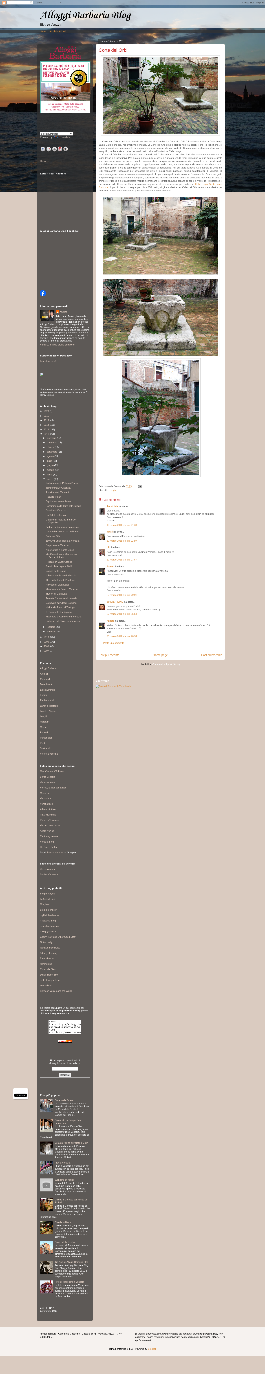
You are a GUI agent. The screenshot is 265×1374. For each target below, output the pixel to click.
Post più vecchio (211, 655)
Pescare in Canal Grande (59, 561)
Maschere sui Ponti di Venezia (62, 589)
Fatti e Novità (47, 700)
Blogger (152, 1349)
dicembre (52, 438)
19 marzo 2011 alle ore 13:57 (122, 559)
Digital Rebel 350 (49, 974)
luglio (50, 461)
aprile (50, 474)
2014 (47, 420)
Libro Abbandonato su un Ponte (62, 531)
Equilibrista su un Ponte (58, 501)
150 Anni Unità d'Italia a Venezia (62, 540)
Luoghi (112, 490)
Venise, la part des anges (53, 787)
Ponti (42, 743)
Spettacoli (45, 748)
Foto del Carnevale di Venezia (61, 598)
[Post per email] (139, 486)
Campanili (45, 679)
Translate (65, 137)
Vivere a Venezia (49, 753)
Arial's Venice (47, 831)
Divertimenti (46, 684)
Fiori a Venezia (62, 1162)
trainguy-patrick (48, 931)
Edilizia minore (47, 689)
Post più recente (109, 655)
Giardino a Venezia (55, 510)
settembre (52, 451)
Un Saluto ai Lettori (56, 515)
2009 (47, 642)
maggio (51, 470)
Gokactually (46, 942)
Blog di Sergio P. (48, 909)
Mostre (43, 727)
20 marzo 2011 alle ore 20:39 (122, 636)
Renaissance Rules (50, 947)
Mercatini (45, 721)
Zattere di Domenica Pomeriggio (62, 527)
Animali (44, 673)
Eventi (43, 695)
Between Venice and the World (56, 991)
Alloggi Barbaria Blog (85, 15)
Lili (108, 547)
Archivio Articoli (57, 31)
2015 (47, 416)
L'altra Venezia (47, 776)
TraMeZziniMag (48, 814)
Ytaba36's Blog (48, 920)
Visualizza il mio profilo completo (57, 344)
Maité (110, 531)
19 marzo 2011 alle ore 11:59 (122, 540)
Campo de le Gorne (56, 571)
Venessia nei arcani (50, 825)
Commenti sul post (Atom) (166, 664)
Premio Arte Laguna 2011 (59, 566)
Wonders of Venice (64, 1179)
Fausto (110, 566)
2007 (47, 651)
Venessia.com (47, 869)
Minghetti (45, 904)
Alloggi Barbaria (48, 668)
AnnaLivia (112, 506)
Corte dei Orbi (53, 536)
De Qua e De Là (48, 847)
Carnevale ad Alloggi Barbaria (61, 603)
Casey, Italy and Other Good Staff (58, 937)
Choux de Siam (48, 969)
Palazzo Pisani (53, 496)
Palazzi (44, 732)
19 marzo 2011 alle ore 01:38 (122, 525)
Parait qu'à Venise (49, 820)
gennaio (51, 631)
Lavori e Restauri (49, 705)
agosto (50, 456)
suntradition (46, 985)
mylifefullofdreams (49, 915)
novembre (52, 442)
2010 (47, 637)
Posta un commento (113, 643)
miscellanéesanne (49, 926)
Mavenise (45, 793)
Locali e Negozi (48, 711)
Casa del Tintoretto (65, 1242)
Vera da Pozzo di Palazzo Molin (71, 1143)
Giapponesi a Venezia (57, 545)
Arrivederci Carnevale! (57, 584)
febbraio (51, 627)
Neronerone (46, 964)
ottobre (51, 447)
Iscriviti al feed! (48, 361)
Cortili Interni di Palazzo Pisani (62, 483)
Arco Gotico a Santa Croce (60, 550)
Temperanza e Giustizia (58, 487)
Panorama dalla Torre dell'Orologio (63, 506)
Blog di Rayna (47, 893)
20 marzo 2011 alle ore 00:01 (122, 595)
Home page (160, 655)
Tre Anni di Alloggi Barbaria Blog (71, 1262)
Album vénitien (48, 809)
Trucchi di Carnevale (56, 593)
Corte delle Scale (64, 1100)
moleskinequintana (49, 980)
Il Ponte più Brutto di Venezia (61, 575)
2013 (47, 425)
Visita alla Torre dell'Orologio (60, 607)
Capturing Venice (49, 836)
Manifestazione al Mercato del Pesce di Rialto (61, 556)
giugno (50, 465)
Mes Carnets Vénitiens (52, 771)
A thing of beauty (49, 953)
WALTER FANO (115, 601)
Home (43, 31)
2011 (47, 434)
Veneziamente (47, 782)
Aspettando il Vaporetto (58, 492)
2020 (47, 411)
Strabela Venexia (49, 874)
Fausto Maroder (55, 852)
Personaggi (46, 737)
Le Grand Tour (47, 899)
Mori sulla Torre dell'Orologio (60, 580)
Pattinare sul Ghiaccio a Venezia (63, 621)
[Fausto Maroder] (43, 295)
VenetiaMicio (46, 804)
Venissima (45, 798)
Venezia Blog (47, 841)
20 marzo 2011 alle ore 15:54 (122, 614)
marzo (50, 479)
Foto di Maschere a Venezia (69, 1281)
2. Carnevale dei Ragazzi (59, 612)
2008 (47, 646)
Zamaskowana (47, 958)
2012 (47, 429)
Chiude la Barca (63, 1222)
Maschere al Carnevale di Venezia (63, 616)
